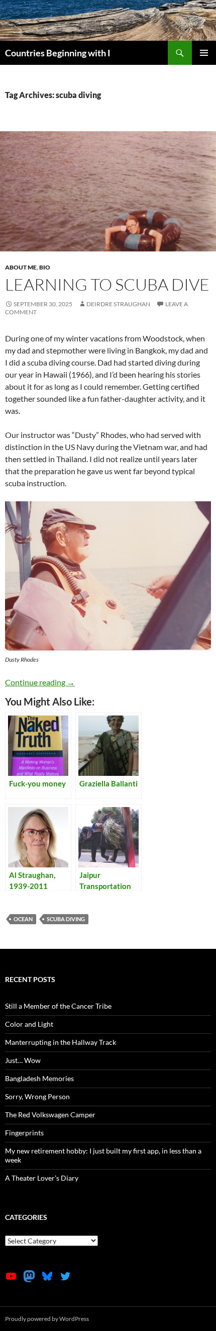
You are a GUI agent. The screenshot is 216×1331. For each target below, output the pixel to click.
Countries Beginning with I (58, 52)
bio (44, 267)
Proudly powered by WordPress (47, 1318)
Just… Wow (23, 1060)
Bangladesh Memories (39, 1078)
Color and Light (29, 1024)
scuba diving (66, 919)
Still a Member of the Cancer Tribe (58, 1006)
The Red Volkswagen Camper (50, 1114)
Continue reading (40, 682)
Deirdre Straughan (118, 304)
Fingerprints (24, 1132)
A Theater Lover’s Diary (41, 1178)
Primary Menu (204, 53)
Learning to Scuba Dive (107, 284)
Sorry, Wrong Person (37, 1096)
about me (21, 267)
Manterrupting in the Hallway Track (60, 1042)
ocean (23, 919)
